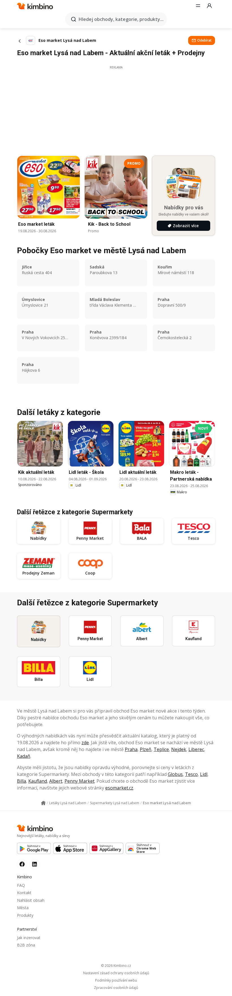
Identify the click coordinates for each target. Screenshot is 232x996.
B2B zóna (26, 945)
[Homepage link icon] (43, 803)
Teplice (161, 749)
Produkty (25, 915)
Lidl (203, 774)
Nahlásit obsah (30, 900)
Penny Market (79, 781)
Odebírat (204, 40)
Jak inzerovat (28, 937)
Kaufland (37, 781)
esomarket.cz (119, 788)
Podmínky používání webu (116, 980)
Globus (175, 774)
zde (85, 742)
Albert (55, 781)
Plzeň (145, 749)
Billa (21, 781)
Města (23, 907)
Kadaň (23, 756)
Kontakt (24, 892)
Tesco (191, 774)
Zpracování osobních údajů (116, 988)
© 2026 (116, 965)
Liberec (196, 749)
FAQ (21, 885)
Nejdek (178, 749)
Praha (131, 749)
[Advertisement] (116, 109)
